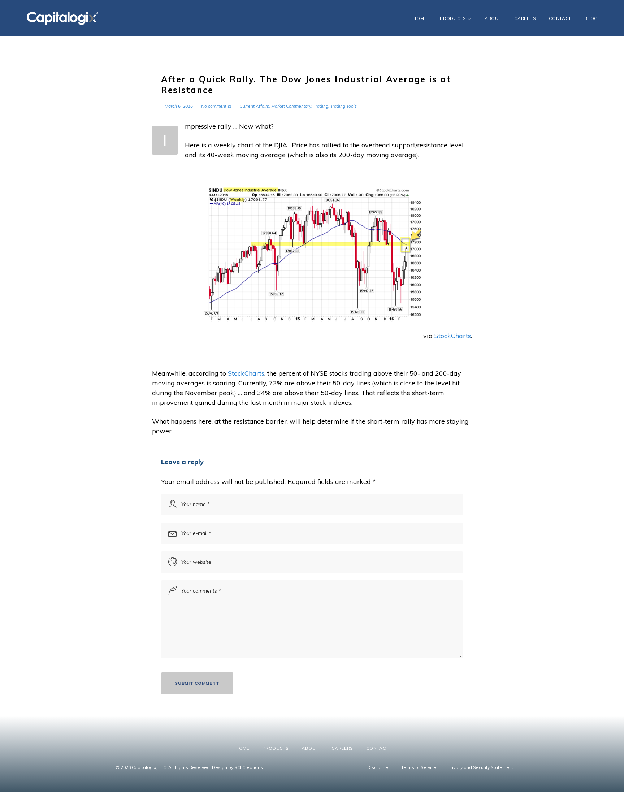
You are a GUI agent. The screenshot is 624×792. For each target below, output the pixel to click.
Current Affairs (254, 106)
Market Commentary (291, 106)
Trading (320, 106)
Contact (560, 18)
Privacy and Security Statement (480, 767)
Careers (525, 18)
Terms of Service (418, 767)
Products (453, 18)
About (493, 18)
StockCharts (452, 336)
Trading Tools (343, 106)
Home (420, 18)
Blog (591, 18)
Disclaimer (378, 767)
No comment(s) (216, 106)
